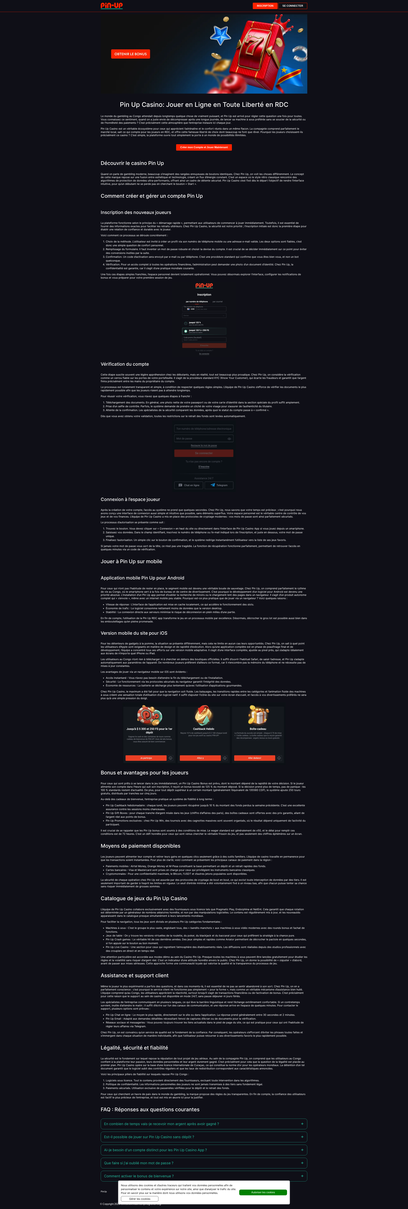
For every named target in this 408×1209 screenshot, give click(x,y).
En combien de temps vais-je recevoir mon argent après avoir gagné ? (161, 1124)
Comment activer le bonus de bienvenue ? (139, 1176)
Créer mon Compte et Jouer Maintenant (204, 147)
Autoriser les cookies (263, 1192)
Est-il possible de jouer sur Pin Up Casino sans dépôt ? (149, 1137)
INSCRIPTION (265, 5)
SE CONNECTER (292, 5)
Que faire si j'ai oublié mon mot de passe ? (138, 1163)
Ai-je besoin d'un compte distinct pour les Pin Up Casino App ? (155, 1150)
